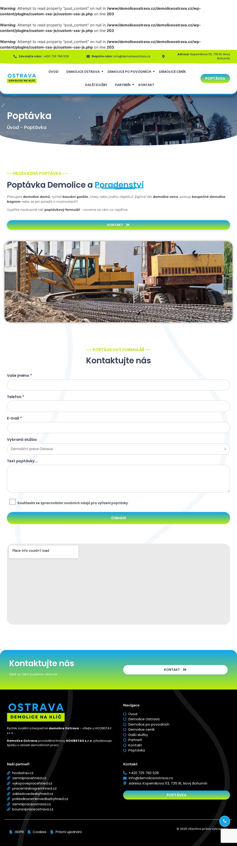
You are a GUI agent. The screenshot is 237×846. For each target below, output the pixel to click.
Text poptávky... (22, 461)
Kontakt (146, 85)
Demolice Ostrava (83, 71)
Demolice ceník (172, 71)
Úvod (54, 71)
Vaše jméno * (19, 376)
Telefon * (15, 397)
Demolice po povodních (129, 71)
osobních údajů (77, 503)
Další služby (96, 85)
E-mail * (14, 419)
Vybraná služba (22, 440)
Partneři (123, 85)
